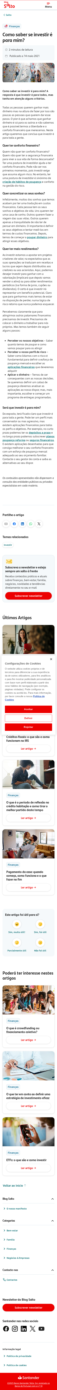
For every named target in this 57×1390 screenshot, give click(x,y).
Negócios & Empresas (18, 1257)
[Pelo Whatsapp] (30, 523)
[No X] (38, 523)
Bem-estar (12, 1230)
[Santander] (28, 1377)
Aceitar (28, 709)
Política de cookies (17, 1365)
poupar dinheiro (37, 237)
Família (11, 1239)
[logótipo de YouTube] (41, 1328)
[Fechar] (51, 659)
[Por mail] (6, 523)
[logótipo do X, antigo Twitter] (32, 1328)
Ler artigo (27, 748)
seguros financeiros (42, 440)
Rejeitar (28, 727)
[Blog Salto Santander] (9, 5)
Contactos (12, 1279)
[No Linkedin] (22, 523)
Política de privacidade (19, 1356)
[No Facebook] (14, 523)
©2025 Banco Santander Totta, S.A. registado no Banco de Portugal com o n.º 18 (28, 1384)
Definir (28, 718)
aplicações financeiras (21, 367)
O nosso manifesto (17, 1208)
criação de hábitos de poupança (22, 182)
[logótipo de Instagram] (14, 1328)
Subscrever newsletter (28, 596)
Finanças (11, 1248)
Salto (8, 14)
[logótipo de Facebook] (6, 1328)
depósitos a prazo (40, 432)
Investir (8, 544)
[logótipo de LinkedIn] (23, 1328)
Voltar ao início (13, 1185)
